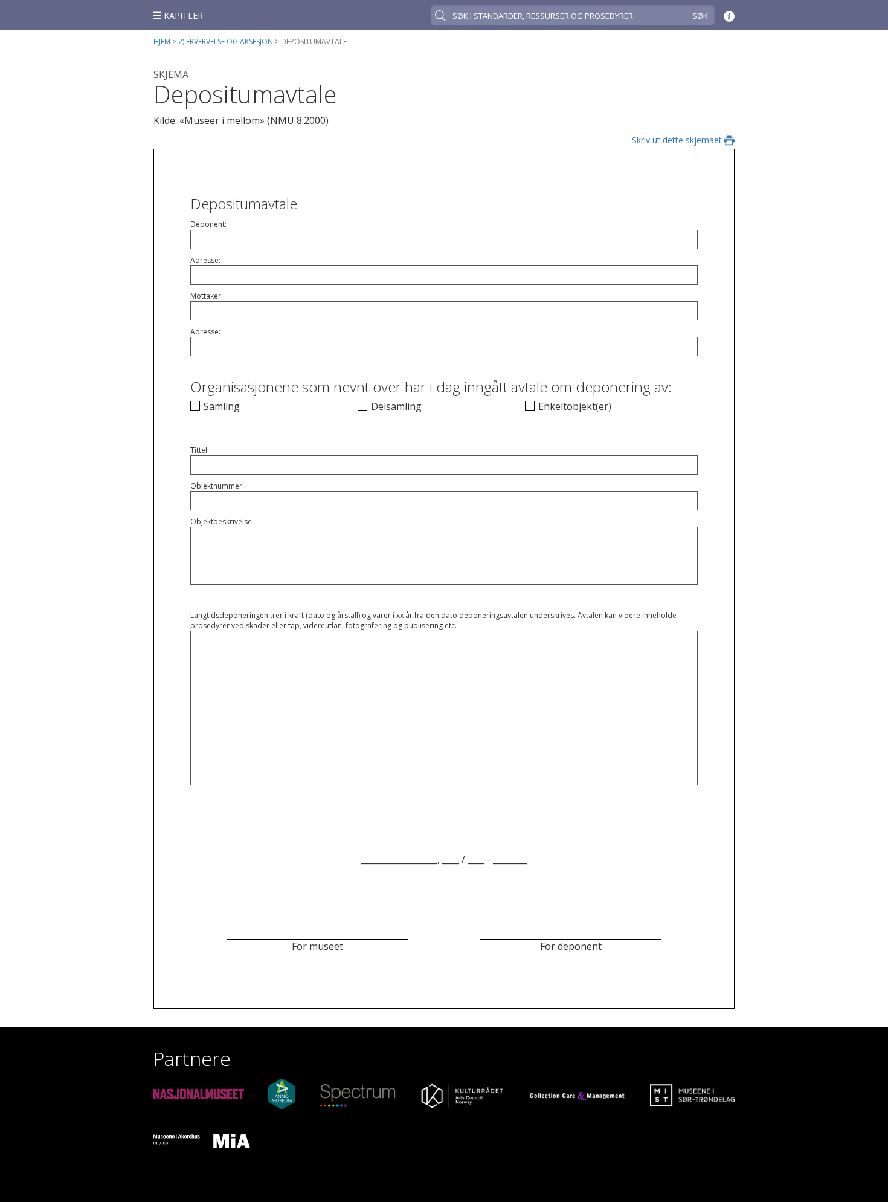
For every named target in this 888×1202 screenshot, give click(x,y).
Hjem (161, 41)
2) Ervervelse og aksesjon (225, 41)
